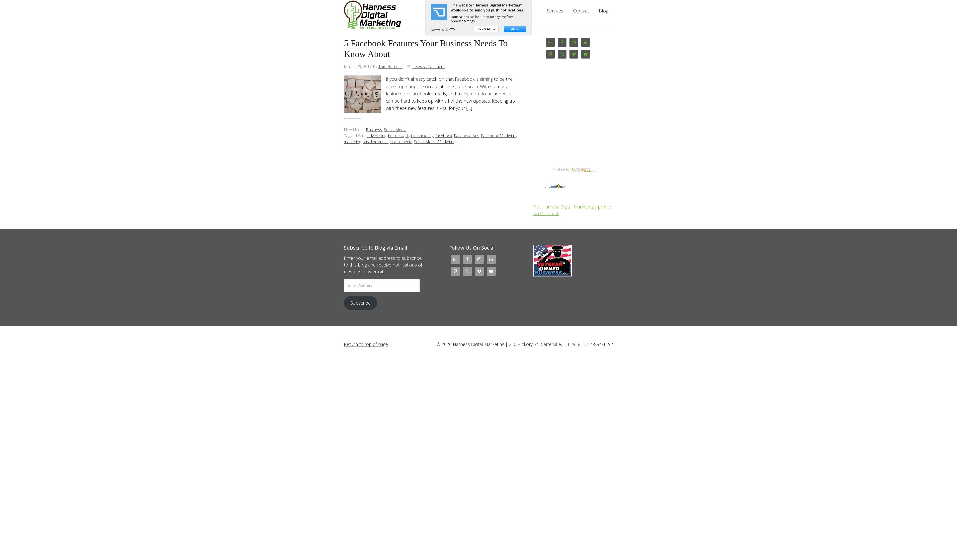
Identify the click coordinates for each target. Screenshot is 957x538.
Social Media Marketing (434, 141)
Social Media (395, 130)
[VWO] (450, 30)
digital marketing (419, 135)
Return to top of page (366, 344)
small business (376, 141)
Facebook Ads (466, 135)
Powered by (438, 30)
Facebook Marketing (499, 135)
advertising (376, 135)
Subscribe (360, 303)
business (396, 135)
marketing (352, 141)
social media (401, 141)
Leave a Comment (428, 66)
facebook (443, 135)
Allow (515, 29)
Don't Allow (486, 29)
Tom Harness (390, 66)
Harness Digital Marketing (384, 15)
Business (374, 130)
